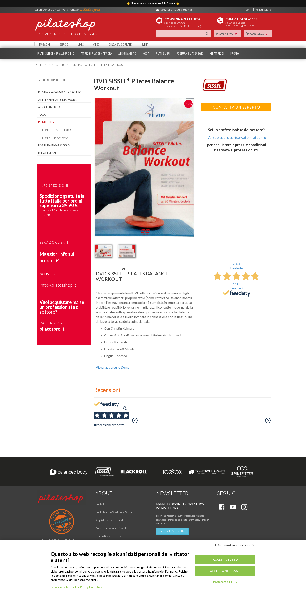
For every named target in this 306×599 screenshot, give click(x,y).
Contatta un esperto (236, 107)
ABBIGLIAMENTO (127, 53)
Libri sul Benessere (55, 138)
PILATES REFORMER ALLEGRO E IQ (56, 53)
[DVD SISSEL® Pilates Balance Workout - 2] (126, 251)
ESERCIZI (64, 44)
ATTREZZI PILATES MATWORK (96, 53)
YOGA (146, 53)
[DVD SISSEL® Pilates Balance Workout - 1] (103, 251)
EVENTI (145, 44)
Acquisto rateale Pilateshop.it (111, 520)
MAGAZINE (44, 44)
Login (249, 9)
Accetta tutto (225, 559)
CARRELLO (258, 33)
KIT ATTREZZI (217, 53)
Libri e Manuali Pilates (57, 129)
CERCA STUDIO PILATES (120, 44)
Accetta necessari (225, 571)
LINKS (81, 44)
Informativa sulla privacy (109, 536)
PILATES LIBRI (163, 53)
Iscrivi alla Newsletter (172, 531)
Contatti (100, 504)
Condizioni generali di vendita (112, 528)
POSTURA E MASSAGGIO (190, 53)
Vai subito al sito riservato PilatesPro (236, 137)
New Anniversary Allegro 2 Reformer (153, 3)
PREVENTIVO (226, 33)
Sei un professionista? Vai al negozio (57, 9)
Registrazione (263, 9)
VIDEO (96, 44)
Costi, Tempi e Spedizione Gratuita (115, 512)
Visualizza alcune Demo (112, 367)
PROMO (234, 53)
